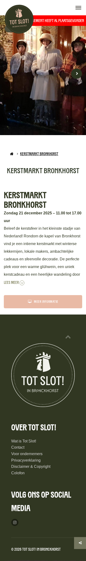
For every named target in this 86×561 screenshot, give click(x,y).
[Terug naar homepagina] (12, 154)
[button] (78, 8)
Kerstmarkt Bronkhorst (39, 154)
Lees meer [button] (12, 282)
